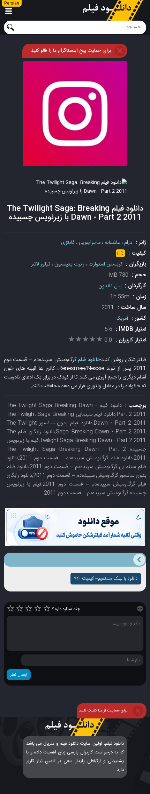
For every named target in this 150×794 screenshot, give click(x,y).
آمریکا (122, 318)
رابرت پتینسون (69, 264)
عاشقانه (112, 242)
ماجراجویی (89, 242)
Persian (11, 3)
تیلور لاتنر (40, 264)
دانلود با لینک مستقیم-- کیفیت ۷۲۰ (105, 578)
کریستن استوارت (105, 264)
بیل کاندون (109, 286)
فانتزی (68, 242)
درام (128, 242)
